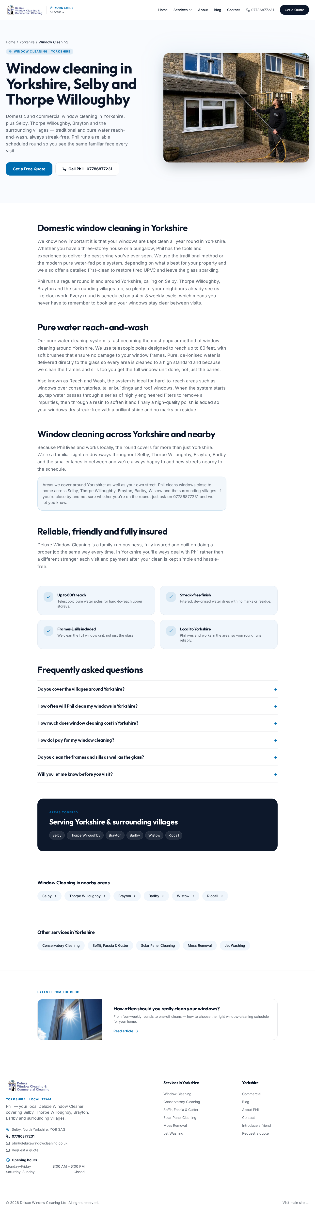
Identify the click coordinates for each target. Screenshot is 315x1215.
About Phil (250, 1110)
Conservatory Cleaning (61, 945)
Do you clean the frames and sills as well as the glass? (157, 757)
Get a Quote (294, 10)
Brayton (124, 896)
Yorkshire (64, 8)
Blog (217, 10)
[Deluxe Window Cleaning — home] (25, 10)
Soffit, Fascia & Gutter (110, 945)
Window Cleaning (177, 1094)
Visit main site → (296, 1202)
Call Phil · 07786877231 (90, 168)
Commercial (251, 1094)
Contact (233, 10)
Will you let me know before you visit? (157, 774)
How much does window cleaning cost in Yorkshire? (157, 723)
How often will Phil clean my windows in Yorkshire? (157, 706)
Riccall (212, 896)
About (203, 10)
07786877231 (262, 10)
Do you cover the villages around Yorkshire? (157, 689)
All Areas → (57, 12)
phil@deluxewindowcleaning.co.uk (39, 1143)
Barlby (154, 896)
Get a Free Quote (29, 168)
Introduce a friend (256, 1125)
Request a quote (25, 1150)
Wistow (183, 896)
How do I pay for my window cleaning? (157, 740)
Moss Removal (200, 945)
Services (180, 10)
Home (163, 10)
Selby (47, 896)
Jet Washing (235, 945)
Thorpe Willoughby (85, 896)
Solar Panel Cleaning (158, 945)
